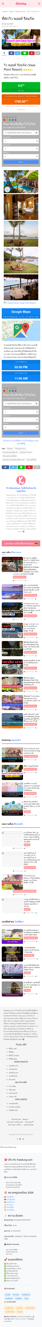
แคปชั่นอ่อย (13, 1069)
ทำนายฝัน (12, 1086)
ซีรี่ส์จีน (11, 1052)
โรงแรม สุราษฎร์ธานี (10, 452)
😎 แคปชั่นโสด (9, 1199)
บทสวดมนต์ (13, 1093)
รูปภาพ (27, 844)
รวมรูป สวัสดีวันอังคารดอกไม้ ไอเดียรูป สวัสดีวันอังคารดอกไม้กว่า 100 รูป (32, 902)
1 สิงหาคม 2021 (29, 727)
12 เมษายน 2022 (19, 580)
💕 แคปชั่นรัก (9, 1197)
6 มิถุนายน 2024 (29, 797)
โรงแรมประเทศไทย (9, 456)
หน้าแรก (5, 11)
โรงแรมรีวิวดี (31, 460)
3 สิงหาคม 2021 (29, 709)
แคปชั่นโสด (13, 1076)
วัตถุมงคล (12, 1089)
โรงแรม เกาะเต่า (20, 11)
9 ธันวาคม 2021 (29, 655)
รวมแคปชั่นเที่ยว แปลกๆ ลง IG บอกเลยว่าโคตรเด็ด (31, 949)
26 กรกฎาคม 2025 (30, 959)
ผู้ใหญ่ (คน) (6, 145)
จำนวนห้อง (6, 137)
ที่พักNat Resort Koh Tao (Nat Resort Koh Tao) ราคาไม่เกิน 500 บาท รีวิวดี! (31, 645)
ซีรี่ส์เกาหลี (12, 1048)
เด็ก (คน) (6, 152)
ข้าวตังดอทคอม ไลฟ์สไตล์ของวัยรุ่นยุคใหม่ (21, 489)
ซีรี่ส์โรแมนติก (14, 1055)
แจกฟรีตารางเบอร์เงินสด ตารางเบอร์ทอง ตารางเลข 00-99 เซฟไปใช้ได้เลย (32, 786)
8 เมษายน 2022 (29, 598)
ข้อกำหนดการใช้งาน (15, 1125)
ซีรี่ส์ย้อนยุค (13, 1059)
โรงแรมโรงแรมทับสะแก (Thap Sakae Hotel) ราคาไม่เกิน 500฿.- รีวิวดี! (32, 879)
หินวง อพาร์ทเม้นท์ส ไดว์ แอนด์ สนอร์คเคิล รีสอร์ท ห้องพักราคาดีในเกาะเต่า (31, 588)
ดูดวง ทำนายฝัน (30, 793)
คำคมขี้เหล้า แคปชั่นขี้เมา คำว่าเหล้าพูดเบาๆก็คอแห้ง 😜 (32, 984)
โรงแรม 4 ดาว (20, 448)
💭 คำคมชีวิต (9, 1207)
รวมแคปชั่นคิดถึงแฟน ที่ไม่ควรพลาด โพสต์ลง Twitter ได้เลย (32, 967)
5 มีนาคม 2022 (18, 619)
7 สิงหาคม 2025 (29, 976)
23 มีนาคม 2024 (29, 913)
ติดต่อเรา (26, 1119)
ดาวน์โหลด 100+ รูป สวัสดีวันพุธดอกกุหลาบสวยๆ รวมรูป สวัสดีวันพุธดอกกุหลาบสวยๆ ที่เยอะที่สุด (32, 837)
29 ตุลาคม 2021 (29, 671)
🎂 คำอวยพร (8, 1204)
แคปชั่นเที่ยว (29, 955)
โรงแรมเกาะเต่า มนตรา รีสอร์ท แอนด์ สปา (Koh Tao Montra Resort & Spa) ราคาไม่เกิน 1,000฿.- (32, 608)
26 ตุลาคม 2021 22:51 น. (10, 26)
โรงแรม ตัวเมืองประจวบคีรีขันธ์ (24, 891)
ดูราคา (21, 162)
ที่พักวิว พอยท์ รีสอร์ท (31, 766)
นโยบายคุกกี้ (29, 1122)
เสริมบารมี (12, 1096)
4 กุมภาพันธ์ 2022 (30, 637)
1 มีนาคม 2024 (18, 848)
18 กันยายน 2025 (30, 941)
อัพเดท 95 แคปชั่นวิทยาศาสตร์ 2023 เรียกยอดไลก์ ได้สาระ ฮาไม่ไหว (32, 805)
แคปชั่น (27, 811)
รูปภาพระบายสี (30, 867)
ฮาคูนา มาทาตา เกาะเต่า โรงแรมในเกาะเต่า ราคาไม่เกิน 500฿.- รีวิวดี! (31, 627)
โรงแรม (11, 11)
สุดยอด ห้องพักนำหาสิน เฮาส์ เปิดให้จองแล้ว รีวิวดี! (32, 662)
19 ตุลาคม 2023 (18, 871)
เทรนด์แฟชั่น (13, 1103)
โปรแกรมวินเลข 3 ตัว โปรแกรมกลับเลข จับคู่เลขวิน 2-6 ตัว (32, 750)
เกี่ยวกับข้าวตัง (16, 1119)
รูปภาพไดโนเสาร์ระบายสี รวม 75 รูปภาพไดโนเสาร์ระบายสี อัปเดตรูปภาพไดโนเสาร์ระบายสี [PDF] (32, 858)
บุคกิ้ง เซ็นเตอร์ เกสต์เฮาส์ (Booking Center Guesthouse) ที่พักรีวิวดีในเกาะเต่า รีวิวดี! (32, 717)
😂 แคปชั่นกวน (9, 1202)
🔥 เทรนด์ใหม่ (9, 1210)
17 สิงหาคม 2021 (30, 691)
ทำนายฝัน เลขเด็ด (31, 756)
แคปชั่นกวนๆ (13, 1072)
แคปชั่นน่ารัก (13, 1066)
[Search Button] (37, 132)
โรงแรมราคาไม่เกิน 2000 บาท (13, 460)
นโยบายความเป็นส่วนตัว (15, 1122)
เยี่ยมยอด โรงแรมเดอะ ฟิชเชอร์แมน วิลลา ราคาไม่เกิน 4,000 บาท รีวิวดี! (32, 699)
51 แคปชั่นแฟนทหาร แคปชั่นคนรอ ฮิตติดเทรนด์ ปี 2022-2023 (32, 932)
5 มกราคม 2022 (18, 894)
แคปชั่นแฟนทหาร (31, 938)
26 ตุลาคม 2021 (29, 772)
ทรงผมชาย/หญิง (14, 1107)
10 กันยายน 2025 (30, 994)
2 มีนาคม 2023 (29, 759)
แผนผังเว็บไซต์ (28, 1125)
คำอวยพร (12, 1079)
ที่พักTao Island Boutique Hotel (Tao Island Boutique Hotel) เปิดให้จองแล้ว (32, 681)
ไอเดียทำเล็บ (13, 1110)
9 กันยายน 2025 (29, 815)
